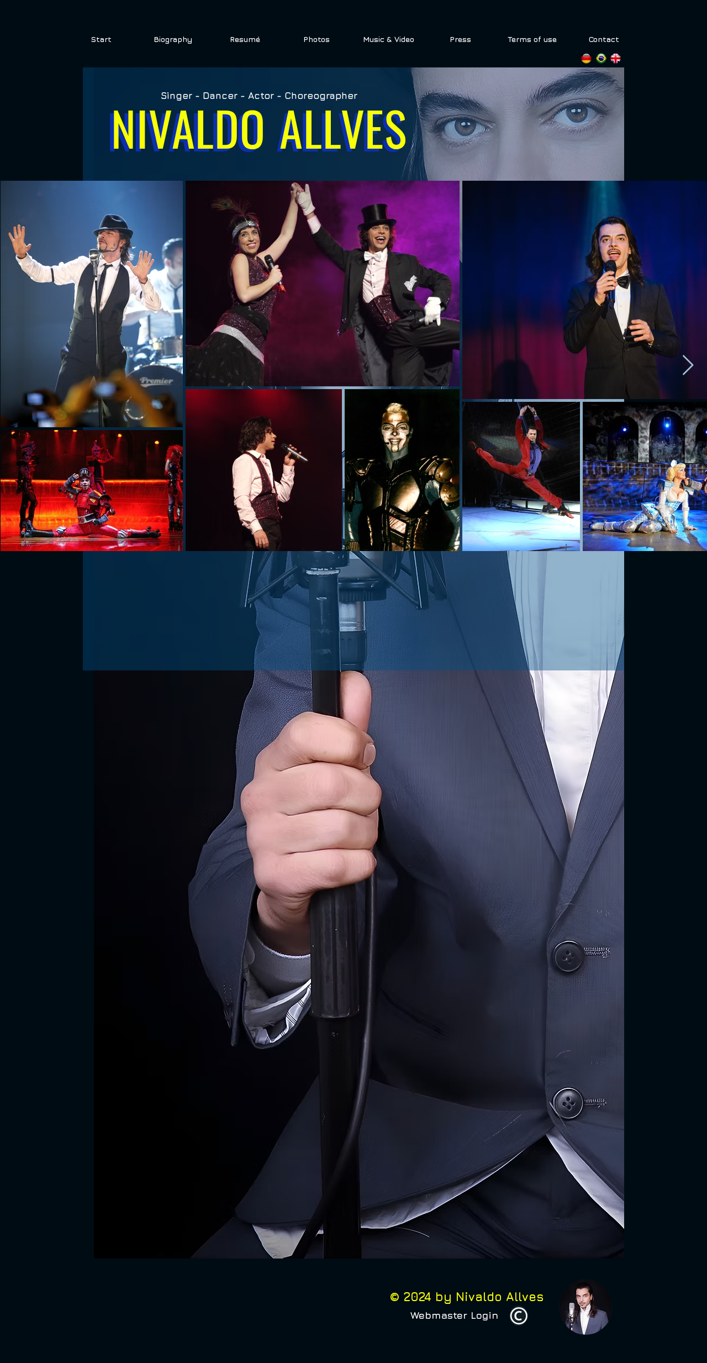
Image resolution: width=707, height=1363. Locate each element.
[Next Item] (688, 365)
